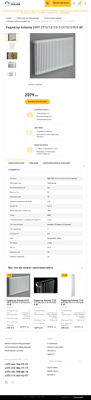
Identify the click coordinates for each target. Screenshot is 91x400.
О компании (52, 344)
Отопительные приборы (53, 18)
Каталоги (51, 375)
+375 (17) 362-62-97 (16, 375)
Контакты (51, 351)
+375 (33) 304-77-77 (16, 368)
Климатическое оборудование (28, 18)
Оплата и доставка (55, 347)
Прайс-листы (52, 371)
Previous (6, 166)
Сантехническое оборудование (18, 347)
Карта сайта (52, 368)
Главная (9, 18)
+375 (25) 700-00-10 (16, 372)
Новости (50, 354)
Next (84, 166)
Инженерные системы (14, 351)
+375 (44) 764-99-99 (16, 364)
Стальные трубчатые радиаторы (18, 21)
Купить (23, 327)
